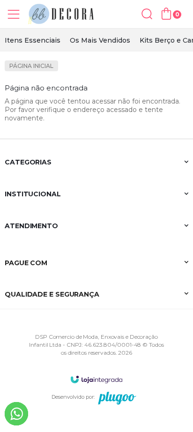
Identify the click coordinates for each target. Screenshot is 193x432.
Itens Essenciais (32, 40)
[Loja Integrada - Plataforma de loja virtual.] (96, 379)
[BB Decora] (61, 14)
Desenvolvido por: (73, 397)
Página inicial (31, 65)
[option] (32, 40)
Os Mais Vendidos (100, 40)
